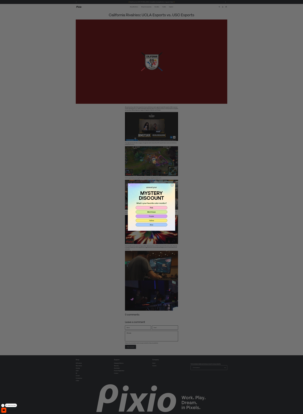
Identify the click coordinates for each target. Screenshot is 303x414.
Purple (151, 216)
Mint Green (151, 212)
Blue (151, 225)
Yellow (151, 220)
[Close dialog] (172, 185)
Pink (151, 208)
